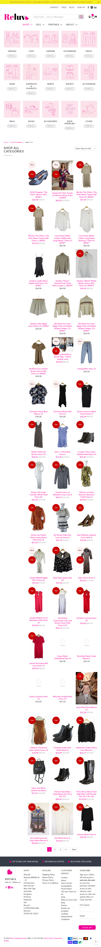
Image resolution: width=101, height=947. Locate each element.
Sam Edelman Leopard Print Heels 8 (86, 536)
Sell (38, 24)
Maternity (28, 900)
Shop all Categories (16, 142)
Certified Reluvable (31, 908)
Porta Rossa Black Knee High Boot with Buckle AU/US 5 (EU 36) (86, 793)
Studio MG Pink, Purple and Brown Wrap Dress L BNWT (62, 195)
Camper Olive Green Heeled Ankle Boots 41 (86, 453)
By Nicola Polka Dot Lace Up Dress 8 (62, 536)
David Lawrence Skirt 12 (38, 697)
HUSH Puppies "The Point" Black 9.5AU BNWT (38, 194)
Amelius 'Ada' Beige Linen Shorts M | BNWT (38, 324)
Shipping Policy (48, 874)
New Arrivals (29, 886)
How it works (66, 883)
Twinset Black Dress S (86, 834)
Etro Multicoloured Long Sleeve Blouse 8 (39, 839)
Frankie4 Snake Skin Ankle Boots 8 (62, 748)
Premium (27, 897)
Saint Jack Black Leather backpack (38, 789)
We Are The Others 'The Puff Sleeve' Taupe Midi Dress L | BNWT (38, 237)
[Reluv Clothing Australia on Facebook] (88, 7)
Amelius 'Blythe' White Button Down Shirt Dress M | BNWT (86, 283)
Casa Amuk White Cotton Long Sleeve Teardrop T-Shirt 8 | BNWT (86, 239)
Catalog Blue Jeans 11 (86, 368)
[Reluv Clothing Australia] (16, 17)
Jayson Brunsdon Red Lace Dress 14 (38, 664)
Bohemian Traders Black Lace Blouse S (86, 748)
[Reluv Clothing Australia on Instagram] (92, 7)
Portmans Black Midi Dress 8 (62, 412)
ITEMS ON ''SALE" (31, 913)
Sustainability (66, 886)
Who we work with (69, 900)
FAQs (64, 7)
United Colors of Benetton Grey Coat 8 (62, 493)
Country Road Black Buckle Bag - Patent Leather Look (62, 356)
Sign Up (87, 927)
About (70, 24)
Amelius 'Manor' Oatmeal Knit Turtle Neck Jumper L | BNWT (62, 283)
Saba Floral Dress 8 (86, 577)
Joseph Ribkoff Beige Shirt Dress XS (39, 578)
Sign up (81, 7)
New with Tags (30, 888)
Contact (54, 7)
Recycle (27, 905)
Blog (71, 7)
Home (6, 142)
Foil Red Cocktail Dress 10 (86, 619)
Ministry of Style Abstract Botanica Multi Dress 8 (86, 494)
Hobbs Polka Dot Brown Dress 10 (38, 453)
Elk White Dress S (62, 838)
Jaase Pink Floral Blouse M (86, 708)
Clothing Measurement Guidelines (66, 916)
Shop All (27, 874)
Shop (26, 24)
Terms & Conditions (50, 883)
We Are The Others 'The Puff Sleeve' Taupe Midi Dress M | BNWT (86, 194)
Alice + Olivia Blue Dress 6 (62, 453)
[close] (98, 2)
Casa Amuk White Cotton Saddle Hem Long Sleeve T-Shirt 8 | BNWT (62, 239)
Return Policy (47, 877)
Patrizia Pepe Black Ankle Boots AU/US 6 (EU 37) (62, 793)
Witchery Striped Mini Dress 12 (62, 697)
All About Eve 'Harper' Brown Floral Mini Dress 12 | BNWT (38, 370)
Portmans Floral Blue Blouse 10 (38, 412)
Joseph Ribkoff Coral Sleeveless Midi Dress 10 (38, 620)
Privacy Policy (48, 880)
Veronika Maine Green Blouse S (86, 657)
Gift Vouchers (29, 883)
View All (12, 56)
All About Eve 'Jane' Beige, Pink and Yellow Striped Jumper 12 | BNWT (62, 327)
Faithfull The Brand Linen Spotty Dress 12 (38, 748)
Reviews (27, 911)
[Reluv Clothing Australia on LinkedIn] (95, 7)
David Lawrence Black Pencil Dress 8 (86, 412)
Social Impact (66, 888)
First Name (84, 905)
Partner (53, 24)
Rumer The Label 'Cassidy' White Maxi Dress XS (38, 494)
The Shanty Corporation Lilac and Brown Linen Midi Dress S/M (62, 621)
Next (74, 849)
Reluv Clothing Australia (18, 938)
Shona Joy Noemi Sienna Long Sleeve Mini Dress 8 (38, 537)
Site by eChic (48, 938)
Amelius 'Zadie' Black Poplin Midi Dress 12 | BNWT (38, 283)
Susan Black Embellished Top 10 (62, 657)
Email (82, 916)
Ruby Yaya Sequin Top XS (62, 578)
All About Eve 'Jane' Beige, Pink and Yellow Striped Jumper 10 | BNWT (86, 327)
